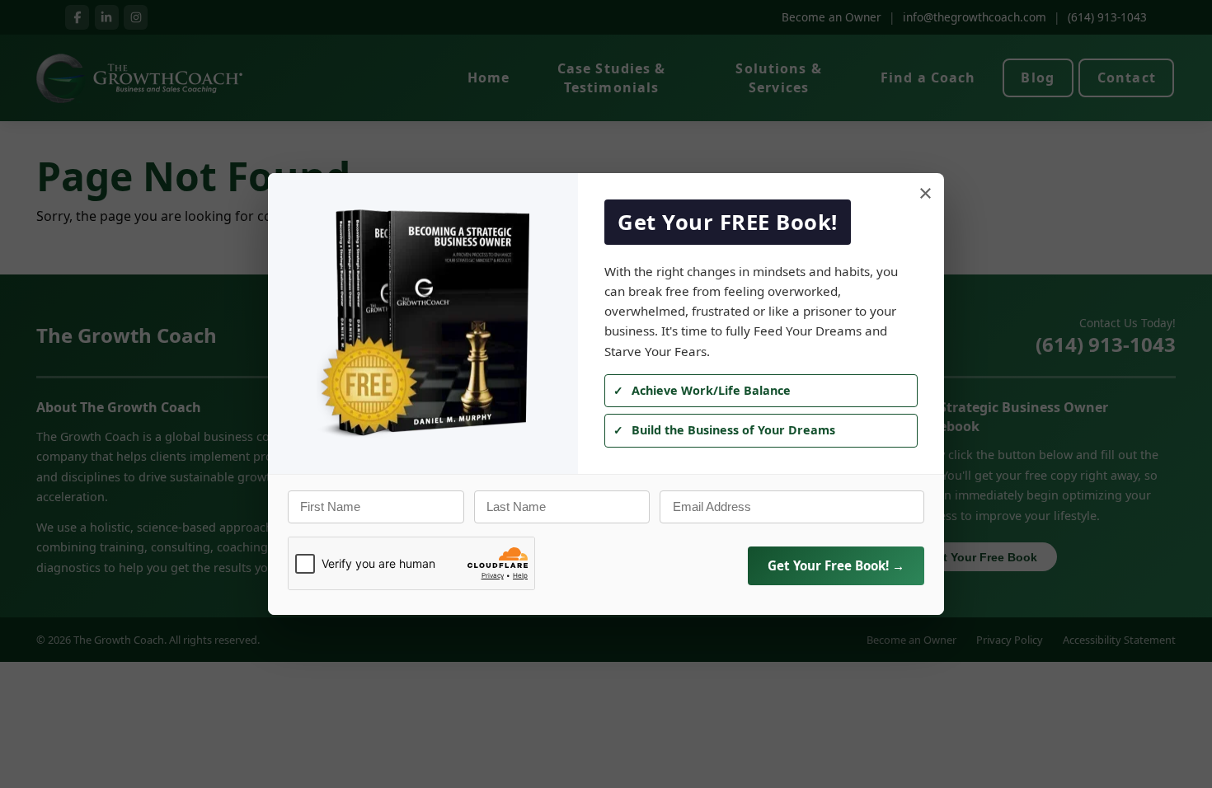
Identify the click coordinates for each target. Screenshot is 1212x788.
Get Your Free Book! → (836, 565)
